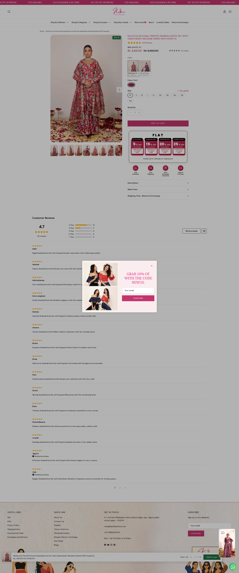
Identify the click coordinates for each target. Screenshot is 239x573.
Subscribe (138, 298)
